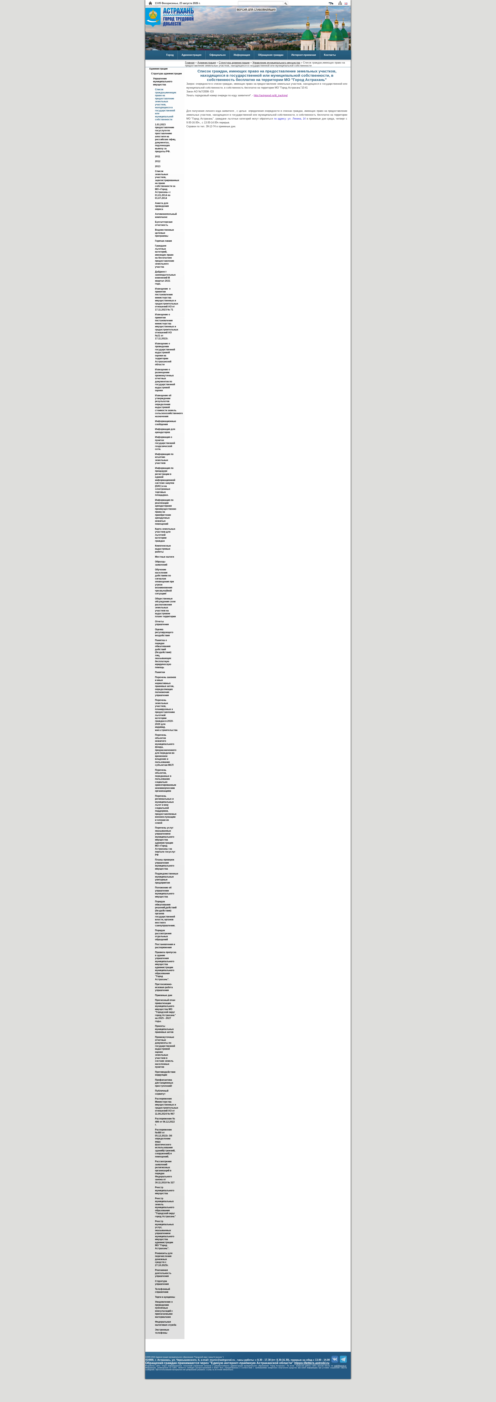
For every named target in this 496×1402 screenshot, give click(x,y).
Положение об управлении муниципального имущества (165, 892)
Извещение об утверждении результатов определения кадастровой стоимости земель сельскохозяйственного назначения (169, 406)
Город (170, 54)
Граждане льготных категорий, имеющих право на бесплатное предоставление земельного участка (165, 256)
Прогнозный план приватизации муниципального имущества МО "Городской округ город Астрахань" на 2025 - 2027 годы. (165, 1011)
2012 (157, 161)
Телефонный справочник (162, 1290)
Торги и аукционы (165, 1297)
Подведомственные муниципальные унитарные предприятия (167, 878)
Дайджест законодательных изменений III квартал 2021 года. (165, 278)
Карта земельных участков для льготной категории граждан (165, 535)
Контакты (330, 54)
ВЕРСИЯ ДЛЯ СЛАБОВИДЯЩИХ (256, 9)
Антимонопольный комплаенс (166, 215)
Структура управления (162, 1282)
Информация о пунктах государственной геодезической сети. (165, 443)
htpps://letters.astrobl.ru (311, 1363)
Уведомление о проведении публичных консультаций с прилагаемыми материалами (164, 1309)
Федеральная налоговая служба (165, 1323)
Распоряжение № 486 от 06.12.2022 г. (165, 1121)
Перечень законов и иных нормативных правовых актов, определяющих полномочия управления (166, 686)
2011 (157, 156)
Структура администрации (234, 62)
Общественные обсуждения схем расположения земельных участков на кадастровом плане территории (165, 607)
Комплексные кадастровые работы (163, 549)
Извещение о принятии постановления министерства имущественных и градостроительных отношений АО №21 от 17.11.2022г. (167, 326)
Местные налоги (164, 556)
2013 (157, 166)
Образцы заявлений (161, 563)
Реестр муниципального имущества (165, 1190)
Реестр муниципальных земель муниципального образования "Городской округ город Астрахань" (165, 1207)
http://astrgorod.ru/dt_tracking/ (271, 95)
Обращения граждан (270, 54)
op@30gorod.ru (340, 1366)
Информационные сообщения (166, 423)
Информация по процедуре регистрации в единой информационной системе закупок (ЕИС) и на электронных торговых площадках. (165, 481)
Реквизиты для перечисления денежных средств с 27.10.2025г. (164, 1259)
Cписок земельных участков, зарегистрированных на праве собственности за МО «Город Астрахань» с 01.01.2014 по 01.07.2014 (167, 185)
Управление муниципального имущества (276, 62)
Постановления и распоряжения (165, 946)
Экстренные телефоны (162, 1331)
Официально (217, 54)
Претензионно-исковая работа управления (164, 987)
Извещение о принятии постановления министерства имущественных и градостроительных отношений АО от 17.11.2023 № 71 (167, 299)
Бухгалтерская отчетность (164, 223)
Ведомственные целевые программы (165, 233)
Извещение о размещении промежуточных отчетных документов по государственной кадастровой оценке (165, 380)
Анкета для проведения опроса (162, 206)
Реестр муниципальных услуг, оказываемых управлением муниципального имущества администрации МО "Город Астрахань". (165, 1235)
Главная (190, 62)
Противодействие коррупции (165, 1073)
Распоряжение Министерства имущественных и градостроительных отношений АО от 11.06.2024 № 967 (167, 1106)
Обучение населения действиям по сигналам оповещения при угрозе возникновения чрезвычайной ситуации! (164, 581)
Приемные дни (163, 995)
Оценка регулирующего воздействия (164, 632)
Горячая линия (163, 241)
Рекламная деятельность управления (163, 1273)
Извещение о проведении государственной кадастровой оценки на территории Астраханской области (165, 354)
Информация (242, 54)
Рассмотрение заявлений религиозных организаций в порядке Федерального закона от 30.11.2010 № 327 (165, 1172)
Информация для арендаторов (165, 431)
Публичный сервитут (162, 1092)
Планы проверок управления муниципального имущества (165, 864)
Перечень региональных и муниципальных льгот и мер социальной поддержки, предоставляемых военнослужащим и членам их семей (166, 809)
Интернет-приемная (303, 54)
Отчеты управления (162, 623)
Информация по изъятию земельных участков (164, 458)
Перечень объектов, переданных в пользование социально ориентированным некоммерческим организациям (166, 780)
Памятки (160, 672)
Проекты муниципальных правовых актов (164, 1029)
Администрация (192, 54)
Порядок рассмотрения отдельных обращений (163, 935)
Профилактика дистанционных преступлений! (164, 1083)
